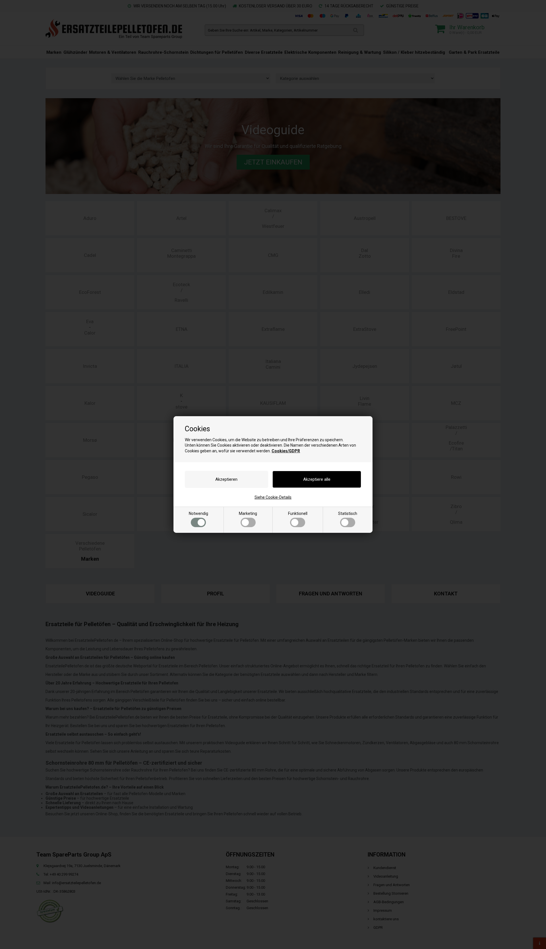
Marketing (248, 513)
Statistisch (347, 513)
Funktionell (297, 513)
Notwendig (198, 513)
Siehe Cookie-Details (273, 497)
